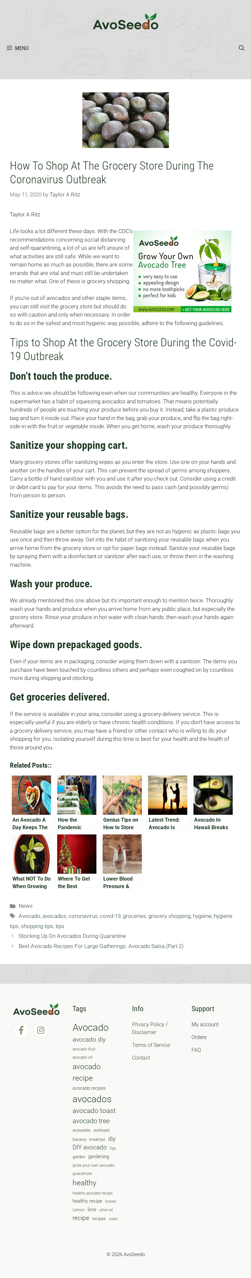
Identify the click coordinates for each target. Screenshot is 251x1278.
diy (112, 1138)
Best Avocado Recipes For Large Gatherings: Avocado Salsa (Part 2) (101, 946)
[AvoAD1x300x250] (182, 310)
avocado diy (89, 1039)
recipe (81, 1218)
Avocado (29, 916)
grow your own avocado (93, 1165)
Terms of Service (151, 1045)
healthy (84, 1182)
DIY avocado (90, 1147)
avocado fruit (84, 1049)
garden (79, 1156)
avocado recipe (87, 1072)
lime (92, 1210)
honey (110, 1201)
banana (79, 1139)
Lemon (79, 1210)
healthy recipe (87, 1201)
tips (60, 926)
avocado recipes (89, 1088)
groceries (134, 916)
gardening (98, 1156)
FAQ (196, 1050)
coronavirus (83, 916)
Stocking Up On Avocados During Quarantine (72, 936)
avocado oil (82, 1057)
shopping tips (37, 926)
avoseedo (82, 1130)
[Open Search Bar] (241, 48)
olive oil (106, 1210)
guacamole (82, 1173)
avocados (54, 916)
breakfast (97, 1139)
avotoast (101, 1130)
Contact (141, 1058)
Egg (113, 1148)
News (26, 906)
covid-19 (110, 916)
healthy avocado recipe (92, 1193)
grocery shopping (169, 916)
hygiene (202, 916)
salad (113, 1219)
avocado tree (91, 1121)
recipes (99, 1218)
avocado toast (94, 1111)
